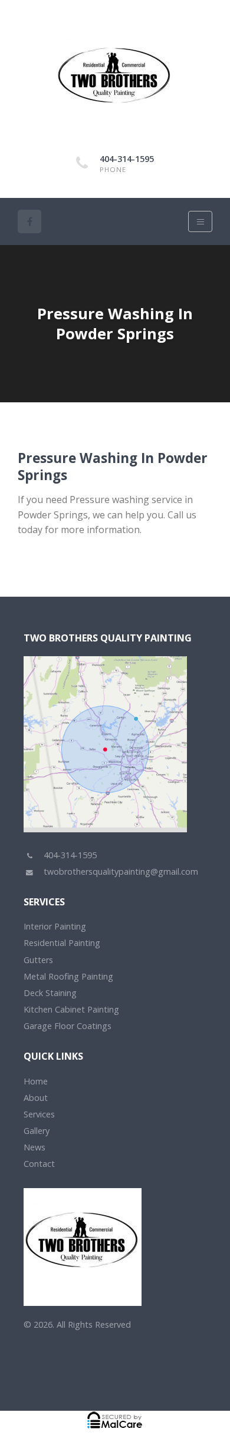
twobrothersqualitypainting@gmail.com (121, 871)
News (34, 1147)
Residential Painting (62, 942)
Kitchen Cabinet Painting (71, 1009)
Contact (39, 1163)
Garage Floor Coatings (67, 1025)
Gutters (38, 959)
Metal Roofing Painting (68, 976)
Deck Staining (50, 992)
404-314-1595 (127, 158)
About (36, 1097)
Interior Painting (55, 926)
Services (39, 1114)
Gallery (37, 1130)
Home (36, 1081)
